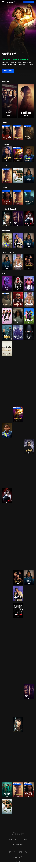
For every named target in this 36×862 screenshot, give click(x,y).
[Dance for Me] (7, 397)
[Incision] (29, 512)
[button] (3, 2)
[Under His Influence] (18, 806)
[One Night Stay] (7, 675)
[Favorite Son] (29, 430)
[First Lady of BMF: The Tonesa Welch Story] (29, 446)
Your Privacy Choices (18, 844)
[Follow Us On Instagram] (26, 852)
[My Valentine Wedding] (18, 642)
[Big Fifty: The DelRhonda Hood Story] (18, 283)
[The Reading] (29, 691)
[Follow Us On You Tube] (20, 852)
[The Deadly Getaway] (7, 414)
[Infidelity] (7, 528)
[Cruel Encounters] (29, 381)
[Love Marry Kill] (29, 561)
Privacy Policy (23, 839)
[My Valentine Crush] (7, 642)
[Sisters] (7, 757)
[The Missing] (7, 610)
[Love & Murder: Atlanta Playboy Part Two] (18, 561)
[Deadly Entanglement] (29, 397)
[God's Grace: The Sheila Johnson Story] (18, 479)
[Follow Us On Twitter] (15, 852)
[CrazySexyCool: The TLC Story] (18, 381)
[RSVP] (18, 691)
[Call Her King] (29, 348)
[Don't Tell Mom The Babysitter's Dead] (29, 414)
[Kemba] (18, 528)
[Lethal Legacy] (7, 544)
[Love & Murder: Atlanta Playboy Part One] (7, 561)
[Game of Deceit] (29, 463)
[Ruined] (18, 724)
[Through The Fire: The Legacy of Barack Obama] (18, 773)
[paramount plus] (10, 2)
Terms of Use (13, 839)
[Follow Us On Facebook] (11, 852)
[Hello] (7, 495)
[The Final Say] (7, 446)
